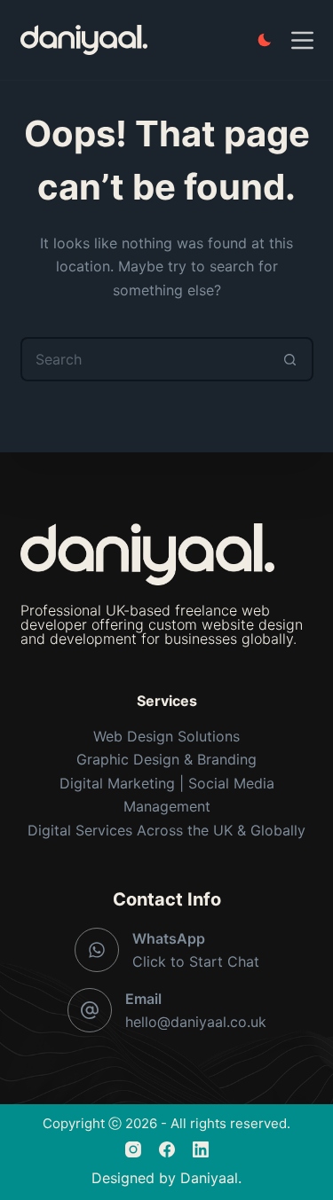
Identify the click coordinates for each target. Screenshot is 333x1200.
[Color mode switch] (265, 40)
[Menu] (302, 40)
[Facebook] (167, 1149)
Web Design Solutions (166, 736)
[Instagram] (133, 1149)
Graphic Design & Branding (166, 759)
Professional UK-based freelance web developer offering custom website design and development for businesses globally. (161, 624)
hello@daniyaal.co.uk (195, 1022)
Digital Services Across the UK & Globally (166, 830)
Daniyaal (209, 1178)
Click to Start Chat (195, 961)
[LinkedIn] (201, 1149)
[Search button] (291, 359)
